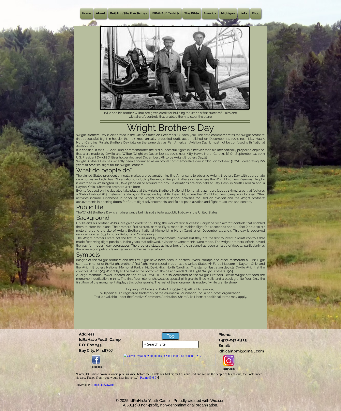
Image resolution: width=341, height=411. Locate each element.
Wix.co (216, 400)
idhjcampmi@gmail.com (241, 351)
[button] (101, 13)
